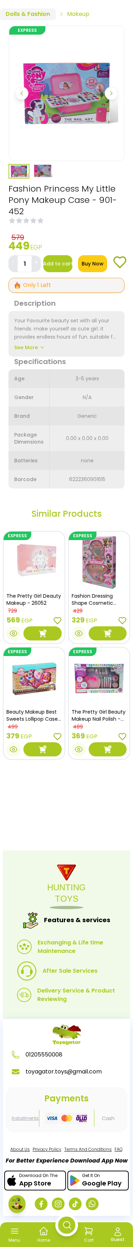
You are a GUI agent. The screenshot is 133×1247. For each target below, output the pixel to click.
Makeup (78, 14)
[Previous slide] (21, 93)
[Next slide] (111, 93)
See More (26, 347)
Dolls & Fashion (28, 14)
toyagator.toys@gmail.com (64, 1071)
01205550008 (44, 1054)
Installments (25, 1118)
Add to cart (57, 263)
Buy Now (93, 263)
